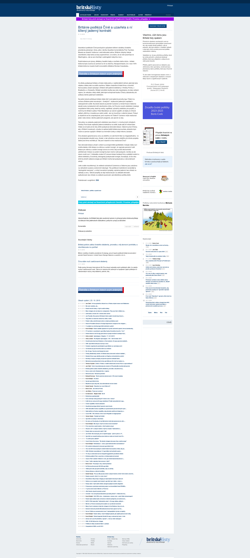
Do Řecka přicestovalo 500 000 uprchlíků (97, 466)
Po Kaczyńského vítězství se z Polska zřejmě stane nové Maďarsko (110, 303)
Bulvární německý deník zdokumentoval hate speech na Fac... (104, 509)
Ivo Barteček (89, 393)
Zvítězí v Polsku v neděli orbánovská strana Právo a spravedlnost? (113, 363)
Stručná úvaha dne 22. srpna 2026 (157, 251)
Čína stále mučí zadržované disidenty (92, 261)
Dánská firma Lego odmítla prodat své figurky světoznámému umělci (105, 356)
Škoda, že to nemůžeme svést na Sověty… (157, 246)
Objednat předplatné (157, 26)
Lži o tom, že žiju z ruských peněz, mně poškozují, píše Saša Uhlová (156, 274)
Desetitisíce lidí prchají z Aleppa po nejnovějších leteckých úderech (104, 479)
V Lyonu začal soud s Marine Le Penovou (97, 489)
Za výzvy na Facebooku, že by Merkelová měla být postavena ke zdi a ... (105, 421)
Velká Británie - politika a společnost (91, 190)
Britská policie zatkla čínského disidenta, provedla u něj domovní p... (104, 368)
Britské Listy (158, 540)
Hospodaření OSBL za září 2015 (94, 526)
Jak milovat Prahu (98, 388)
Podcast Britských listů (155, 152)
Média (92, 543)
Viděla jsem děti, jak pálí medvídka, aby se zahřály (99, 468)
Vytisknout (83, 197)
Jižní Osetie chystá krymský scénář (96, 491)
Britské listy (90, 8)
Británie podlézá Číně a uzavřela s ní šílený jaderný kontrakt (102, 456)
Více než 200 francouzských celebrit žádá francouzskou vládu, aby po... (105, 449)
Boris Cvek (89, 388)
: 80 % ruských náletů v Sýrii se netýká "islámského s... (103, 429)
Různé (92, 544)
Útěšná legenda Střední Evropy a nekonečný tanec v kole (109, 516)
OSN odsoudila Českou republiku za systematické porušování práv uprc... (106, 408)
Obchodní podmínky (112, 546)
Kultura (78, 543)
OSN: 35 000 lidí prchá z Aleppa (94, 521)
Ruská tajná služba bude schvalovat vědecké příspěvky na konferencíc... (106, 499)
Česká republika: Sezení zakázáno (95, 403)
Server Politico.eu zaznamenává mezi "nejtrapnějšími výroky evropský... (106, 511)
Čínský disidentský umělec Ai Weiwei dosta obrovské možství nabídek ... (106, 353)
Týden (150, 312)
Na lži (103, 393)
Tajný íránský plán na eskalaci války (157, 256)
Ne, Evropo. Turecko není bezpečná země (97, 351)
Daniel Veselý (89, 386)
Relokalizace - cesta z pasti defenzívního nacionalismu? (109, 443)
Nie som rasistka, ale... (92, 306)
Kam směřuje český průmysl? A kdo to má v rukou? (100, 398)
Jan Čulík (88, 303)
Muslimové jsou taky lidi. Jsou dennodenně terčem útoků (101, 383)
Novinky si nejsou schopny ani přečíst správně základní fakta (103, 358)
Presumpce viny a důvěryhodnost (102, 464)
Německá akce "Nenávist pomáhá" (95, 373)
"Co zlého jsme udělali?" (92, 438)
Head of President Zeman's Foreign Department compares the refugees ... (106, 323)
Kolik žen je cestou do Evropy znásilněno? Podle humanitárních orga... (105, 401)
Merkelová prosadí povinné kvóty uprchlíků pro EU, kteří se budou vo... (105, 361)
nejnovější (128, 226)
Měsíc (156, 312)
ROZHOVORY (104, 15)
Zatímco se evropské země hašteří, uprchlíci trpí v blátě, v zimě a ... (104, 481)
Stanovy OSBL (126, 539)
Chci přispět (161, 142)
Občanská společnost (82, 544)
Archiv (96, 15)
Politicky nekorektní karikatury (157, 204)
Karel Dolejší (89, 328)
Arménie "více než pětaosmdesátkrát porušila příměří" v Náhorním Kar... (106, 494)
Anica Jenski (89, 336)
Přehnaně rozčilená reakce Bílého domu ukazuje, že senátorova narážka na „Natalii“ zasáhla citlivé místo (158, 281)
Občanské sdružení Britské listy (95, 553)
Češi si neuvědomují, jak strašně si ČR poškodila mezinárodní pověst (111, 366)
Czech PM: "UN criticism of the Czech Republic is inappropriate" (103, 413)
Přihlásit (170, 5)
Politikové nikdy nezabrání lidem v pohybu (97, 524)
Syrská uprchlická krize (92, 381)
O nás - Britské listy (112, 539)
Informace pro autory (127, 543)
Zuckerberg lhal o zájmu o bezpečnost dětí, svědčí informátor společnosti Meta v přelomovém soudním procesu (157, 304)
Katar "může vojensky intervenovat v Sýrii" (98, 461)
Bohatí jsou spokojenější (92, 396)
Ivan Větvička (156, 265)
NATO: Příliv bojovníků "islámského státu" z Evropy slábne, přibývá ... (105, 501)
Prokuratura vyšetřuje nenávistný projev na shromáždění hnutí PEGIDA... (106, 486)
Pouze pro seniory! (97, 391)
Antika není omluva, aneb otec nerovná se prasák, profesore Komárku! (157, 268)
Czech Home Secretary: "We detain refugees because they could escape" (106, 441)
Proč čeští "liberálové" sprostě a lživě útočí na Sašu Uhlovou (158, 297)
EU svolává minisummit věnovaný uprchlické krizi (99, 446)
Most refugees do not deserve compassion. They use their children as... (105, 311)
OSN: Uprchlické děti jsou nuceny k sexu (97, 343)
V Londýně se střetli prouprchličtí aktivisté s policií (100, 326)
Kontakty (109, 541)
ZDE (97, 180)
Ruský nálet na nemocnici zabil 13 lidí (96, 431)
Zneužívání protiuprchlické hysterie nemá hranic (99, 406)
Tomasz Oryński (90, 363)
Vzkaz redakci (125, 541)
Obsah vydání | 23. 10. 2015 (89, 300)
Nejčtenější (147, 239)
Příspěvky (148, 15)
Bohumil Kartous (90, 376)
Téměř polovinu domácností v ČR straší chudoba (109, 376)
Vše (166, 312)
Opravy (109, 543)
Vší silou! (96, 378)
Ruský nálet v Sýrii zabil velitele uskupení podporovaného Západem (104, 484)
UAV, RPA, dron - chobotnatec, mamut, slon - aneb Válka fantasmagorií (113, 496)
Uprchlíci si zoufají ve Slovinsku (94, 419)
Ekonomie (79, 541)
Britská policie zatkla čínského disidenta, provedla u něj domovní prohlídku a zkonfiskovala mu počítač (108, 245)
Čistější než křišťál (99, 416)
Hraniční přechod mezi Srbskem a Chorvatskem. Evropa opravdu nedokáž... (107, 341)
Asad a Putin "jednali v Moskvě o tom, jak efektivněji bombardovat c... (105, 459)
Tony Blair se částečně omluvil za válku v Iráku (99, 318)
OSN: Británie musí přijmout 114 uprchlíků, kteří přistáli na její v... (103, 451)
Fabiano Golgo (156, 259)
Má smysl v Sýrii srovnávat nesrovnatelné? (106, 424)
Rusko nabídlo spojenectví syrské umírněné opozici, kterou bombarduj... (113, 328)
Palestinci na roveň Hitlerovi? (102, 386)
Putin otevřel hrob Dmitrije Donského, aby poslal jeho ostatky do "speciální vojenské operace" (157, 289)
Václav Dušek (89, 416)
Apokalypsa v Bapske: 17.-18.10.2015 (104, 336)
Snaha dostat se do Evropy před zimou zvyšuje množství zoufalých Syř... (106, 333)
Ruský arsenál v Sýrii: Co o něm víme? (96, 476)
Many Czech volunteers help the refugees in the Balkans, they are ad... (105, 506)
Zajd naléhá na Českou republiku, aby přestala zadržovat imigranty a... (105, 411)
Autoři (140, 15)
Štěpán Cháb (97, 393)
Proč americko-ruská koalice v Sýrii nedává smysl (100, 426)
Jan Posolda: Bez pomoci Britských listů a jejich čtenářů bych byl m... (105, 316)
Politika (93, 541)
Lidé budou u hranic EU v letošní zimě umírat (98, 313)
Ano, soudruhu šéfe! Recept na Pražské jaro (158, 261)
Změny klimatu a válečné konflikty (95, 471)
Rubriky (121, 15)
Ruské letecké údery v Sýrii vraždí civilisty (97, 308)
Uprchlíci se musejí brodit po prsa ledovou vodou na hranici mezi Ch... (105, 436)
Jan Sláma (89, 391)
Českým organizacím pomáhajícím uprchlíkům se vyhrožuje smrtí (104, 346)
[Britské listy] (101, 74)
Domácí (93, 539)
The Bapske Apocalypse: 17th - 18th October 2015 (108, 338)
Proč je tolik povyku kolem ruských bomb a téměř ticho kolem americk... (114, 474)
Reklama (109, 544)
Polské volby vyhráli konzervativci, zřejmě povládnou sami (102, 321)
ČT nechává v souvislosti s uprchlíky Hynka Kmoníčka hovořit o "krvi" (105, 331)
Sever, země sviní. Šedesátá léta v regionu (97, 371)
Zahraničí (78, 539)
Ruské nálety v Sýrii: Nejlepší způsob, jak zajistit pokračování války (112, 514)
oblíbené (136, 226)
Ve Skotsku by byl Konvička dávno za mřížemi (98, 348)
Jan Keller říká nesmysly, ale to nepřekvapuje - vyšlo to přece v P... (104, 433)
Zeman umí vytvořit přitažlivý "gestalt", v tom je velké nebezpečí (103, 519)
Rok (161, 312)
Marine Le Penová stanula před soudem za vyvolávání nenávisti (103, 504)
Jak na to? (148, 164)
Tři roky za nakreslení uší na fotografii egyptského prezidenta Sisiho (104, 454)
